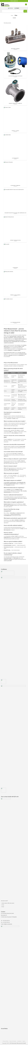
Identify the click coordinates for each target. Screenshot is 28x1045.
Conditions (19, 1041)
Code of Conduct (12, 1041)
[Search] (25, 11)
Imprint (23, 1041)
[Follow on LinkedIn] (3, 1032)
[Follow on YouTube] (6, 1032)
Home (12, 15)
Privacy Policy (5, 1041)
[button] (26, 4)
